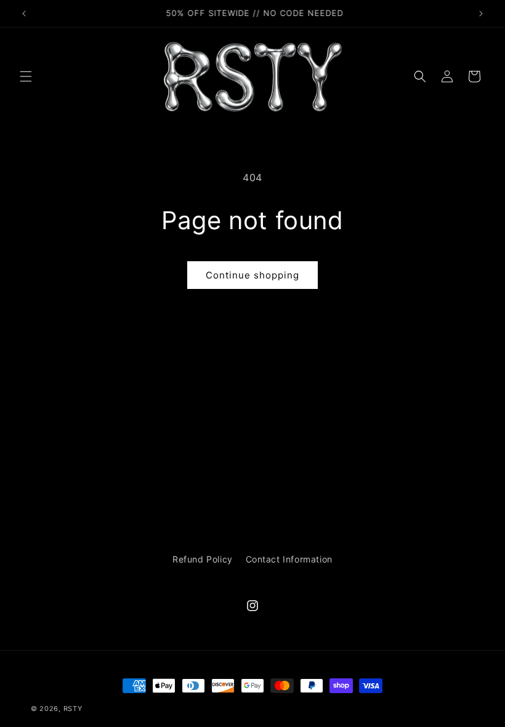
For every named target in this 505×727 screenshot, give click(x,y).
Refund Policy (202, 559)
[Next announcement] (481, 13)
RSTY (73, 708)
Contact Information (289, 559)
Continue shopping (252, 275)
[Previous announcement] (24, 13)
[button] (25, 76)
